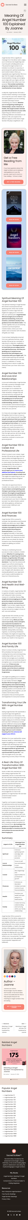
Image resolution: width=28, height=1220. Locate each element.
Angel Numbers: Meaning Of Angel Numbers (14, 1177)
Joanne (10, 32)
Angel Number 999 (10, 1113)
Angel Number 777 (10, 1109)
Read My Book (14, 219)
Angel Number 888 (10, 1111)
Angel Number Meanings (9, 1196)
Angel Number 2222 (10, 1120)
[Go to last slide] (4, 1063)
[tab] (10, 1079)
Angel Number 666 (10, 1106)
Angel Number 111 (9, 1095)
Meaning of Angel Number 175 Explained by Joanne (13, 1070)
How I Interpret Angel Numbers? (12, 1191)
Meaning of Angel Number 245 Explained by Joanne (7, 1028)
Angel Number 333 (10, 1100)
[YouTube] (20, 1215)
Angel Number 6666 (10, 1129)
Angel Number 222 (10, 1097)
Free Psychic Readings (8, 1194)
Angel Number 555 (10, 1104)
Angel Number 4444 (10, 1125)
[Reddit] (17, 1215)
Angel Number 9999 (10, 1136)
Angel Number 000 (10, 1115)
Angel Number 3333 (10, 1122)
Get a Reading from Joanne (14, 1007)
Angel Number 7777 (10, 1131)
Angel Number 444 (10, 1102)
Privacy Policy (6, 1199)
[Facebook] (8, 1215)
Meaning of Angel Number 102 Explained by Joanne (21, 1028)
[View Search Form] (25, 10)
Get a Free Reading (13, 182)
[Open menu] (25, 5)
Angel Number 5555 (10, 1127)
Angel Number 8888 (10, 1134)
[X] (11, 1215)
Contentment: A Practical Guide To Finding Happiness (14, 1182)
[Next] (23, 1063)
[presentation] (14, 1057)
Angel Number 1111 (9, 1118)
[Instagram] (14, 1215)
